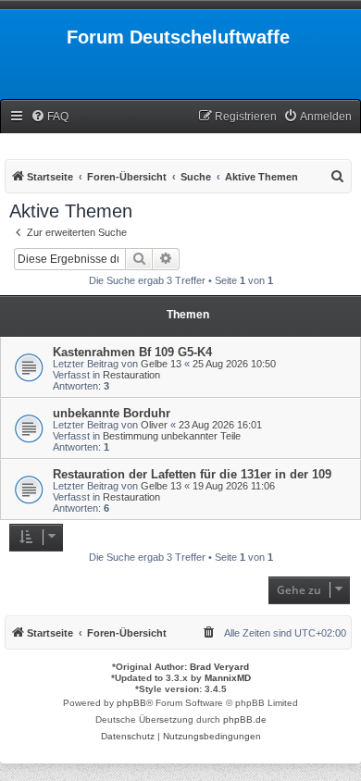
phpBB (131, 703)
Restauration (131, 374)
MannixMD (228, 678)
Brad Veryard (219, 667)
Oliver (154, 424)
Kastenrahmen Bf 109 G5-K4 (132, 352)
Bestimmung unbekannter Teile (172, 435)
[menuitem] (49, 117)
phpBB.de (245, 719)
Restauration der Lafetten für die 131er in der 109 (192, 474)
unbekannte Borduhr (111, 413)
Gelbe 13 (161, 363)
